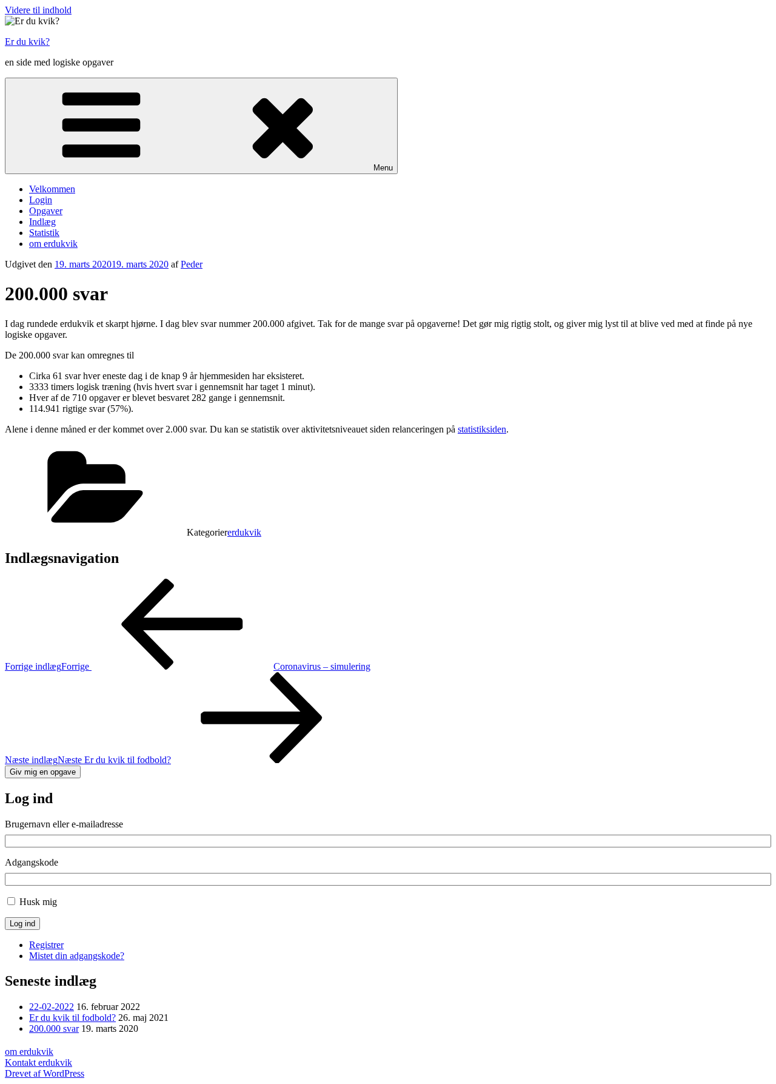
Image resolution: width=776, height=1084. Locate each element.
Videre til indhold (38, 10)
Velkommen (52, 189)
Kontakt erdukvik (38, 1062)
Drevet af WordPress (44, 1073)
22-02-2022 (51, 1007)
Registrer (46, 945)
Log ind (22, 923)
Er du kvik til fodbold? (72, 1017)
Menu (383, 167)
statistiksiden (482, 429)
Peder (191, 264)
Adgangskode (31, 862)
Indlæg (42, 222)
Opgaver (45, 211)
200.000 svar (54, 1028)
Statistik (44, 232)
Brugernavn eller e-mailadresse (64, 824)
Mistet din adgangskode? (76, 956)
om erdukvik (53, 243)
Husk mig (38, 902)
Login (40, 200)
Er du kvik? (27, 41)
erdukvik (244, 532)
